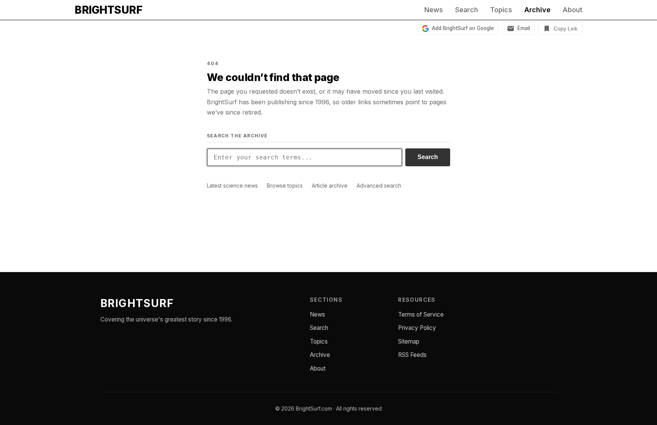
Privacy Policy (417, 327)
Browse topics (285, 185)
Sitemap (408, 341)
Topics (501, 9)
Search (466, 9)
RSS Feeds (412, 354)
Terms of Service (421, 314)
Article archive (330, 185)
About (572, 9)
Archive (537, 9)
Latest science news (232, 185)
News (433, 9)
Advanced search (379, 185)
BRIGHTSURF (108, 10)
